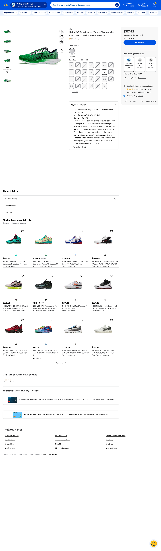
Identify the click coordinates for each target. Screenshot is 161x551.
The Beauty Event (117, 12)
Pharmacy (91, 12)
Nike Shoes (109, 444)
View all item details (79, 147)
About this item (11, 191)
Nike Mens (109, 440)
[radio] (72, 52)
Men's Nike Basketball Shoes (115, 436)
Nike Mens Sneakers (12, 436)
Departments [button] (9, 13)
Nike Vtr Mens (9, 444)
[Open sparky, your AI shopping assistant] (153, 543)
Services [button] (24, 13)
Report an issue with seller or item (139, 92)
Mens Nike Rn (59, 444)
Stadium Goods (147, 86)
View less (75, 92)
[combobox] (85, 5)
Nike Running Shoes (62, 448)
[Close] (43, 13)
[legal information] (142, 35)
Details (140, 96)
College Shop (68, 12)
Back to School (54, 12)
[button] (129, 5)
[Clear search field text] (111, 5)
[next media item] (62, 50)
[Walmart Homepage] (6, 5)
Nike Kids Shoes (111, 448)
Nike (70, 29)
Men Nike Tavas (10, 440)
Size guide (85, 60)
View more (59, 363)
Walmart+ (141, 12)
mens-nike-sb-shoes (62, 440)
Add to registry (151, 101)
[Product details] (115, 199)
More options (142, 78)
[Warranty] (115, 212)
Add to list (133, 101)
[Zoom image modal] (62, 41)
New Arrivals (102, 12)
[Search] (117, 5)
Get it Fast (80, 12)
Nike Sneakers (9, 448)
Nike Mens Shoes (61, 436)
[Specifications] (115, 206)
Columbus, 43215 (136, 74)
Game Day (130, 12)
